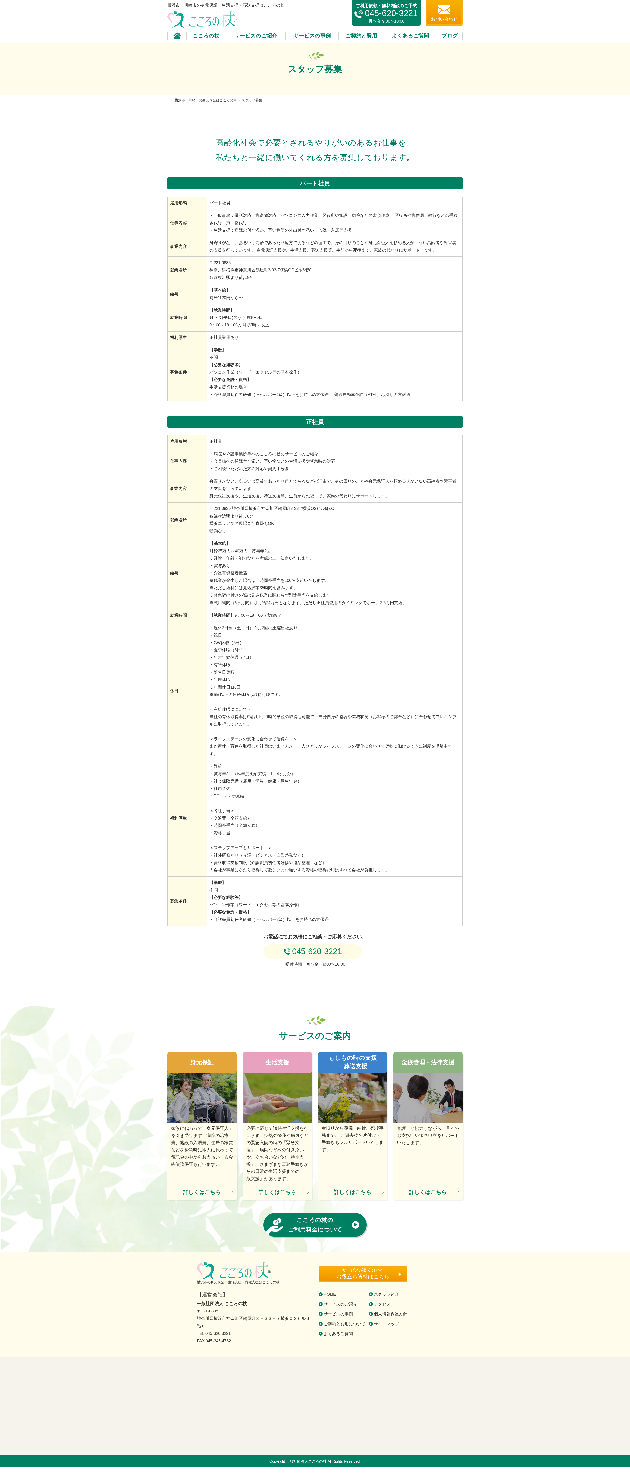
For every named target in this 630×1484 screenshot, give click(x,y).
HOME (330, 1294)
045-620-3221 (391, 13)
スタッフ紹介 (386, 1294)
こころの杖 (206, 36)
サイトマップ (386, 1324)
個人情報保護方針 (390, 1314)
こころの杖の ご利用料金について (315, 1224)
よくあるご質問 (410, 36)
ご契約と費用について (344, 1324)
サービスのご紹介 (256, 36)
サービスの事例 (312, 36)
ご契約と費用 (361, 36)
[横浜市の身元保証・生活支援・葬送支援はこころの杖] (315, 1406)
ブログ (450, 36)
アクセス (382, 1304)
